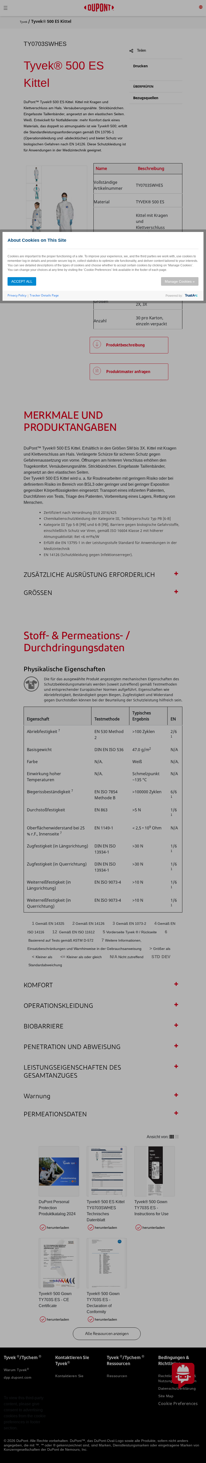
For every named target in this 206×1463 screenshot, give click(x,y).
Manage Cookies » (180, 281)
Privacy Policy (17, 295)
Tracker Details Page (44, 295)
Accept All (21, 281)
